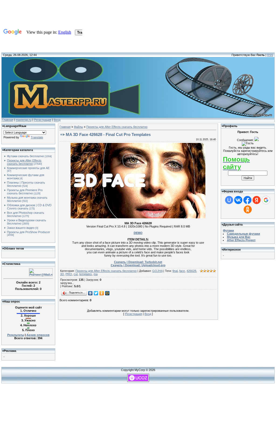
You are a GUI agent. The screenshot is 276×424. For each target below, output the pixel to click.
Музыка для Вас (238, 237)
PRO (68, 274)
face (182, 270)
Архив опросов (38, 335)
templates (85, 274)
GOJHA (157, 270)
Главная (7, 119)
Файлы (78, 126)
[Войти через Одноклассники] (248, 209)
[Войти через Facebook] (247, 200)
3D (62, 274)
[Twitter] (96, 293)
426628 (191, 270)
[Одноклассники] (102, 293)
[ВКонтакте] (90, 293)
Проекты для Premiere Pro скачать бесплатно (25, 191)
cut (76, 274)
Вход (57, 119)
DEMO (138, 232)
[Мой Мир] (107, 293)
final (175, 270)
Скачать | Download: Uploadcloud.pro (138, 265)
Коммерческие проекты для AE (28, 168)
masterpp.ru (24, 119)
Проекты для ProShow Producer (28, 232)
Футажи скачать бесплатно (25, 156)
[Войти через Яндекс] (257, 200)
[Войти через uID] (229, 200)
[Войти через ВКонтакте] (238, 200)
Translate (37, 137)
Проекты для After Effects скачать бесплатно (24, 162)
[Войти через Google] (266, 200)
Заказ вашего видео (20, 227)
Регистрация (42, 119)
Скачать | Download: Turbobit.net (138, 262)
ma (96, 274)
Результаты (15, 335)
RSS (270, 55)
